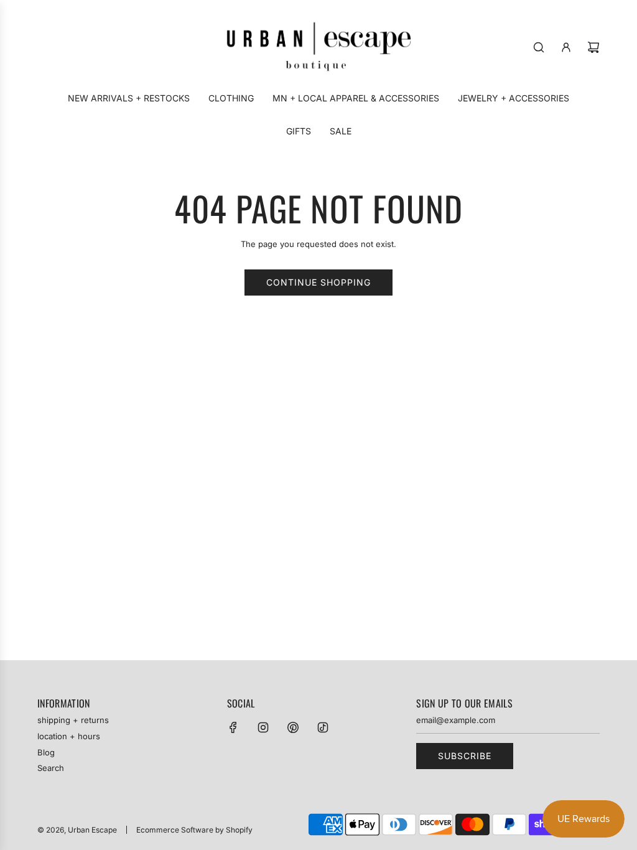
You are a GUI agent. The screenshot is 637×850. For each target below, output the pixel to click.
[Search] (538, 47)
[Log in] (566, 47)
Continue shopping (318, 282)
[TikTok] (323, 727)
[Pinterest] (293, 727)
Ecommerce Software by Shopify (194, 829)
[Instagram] (263, 727)
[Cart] (593, 47)
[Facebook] (233, 727)
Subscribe (464, 755)
